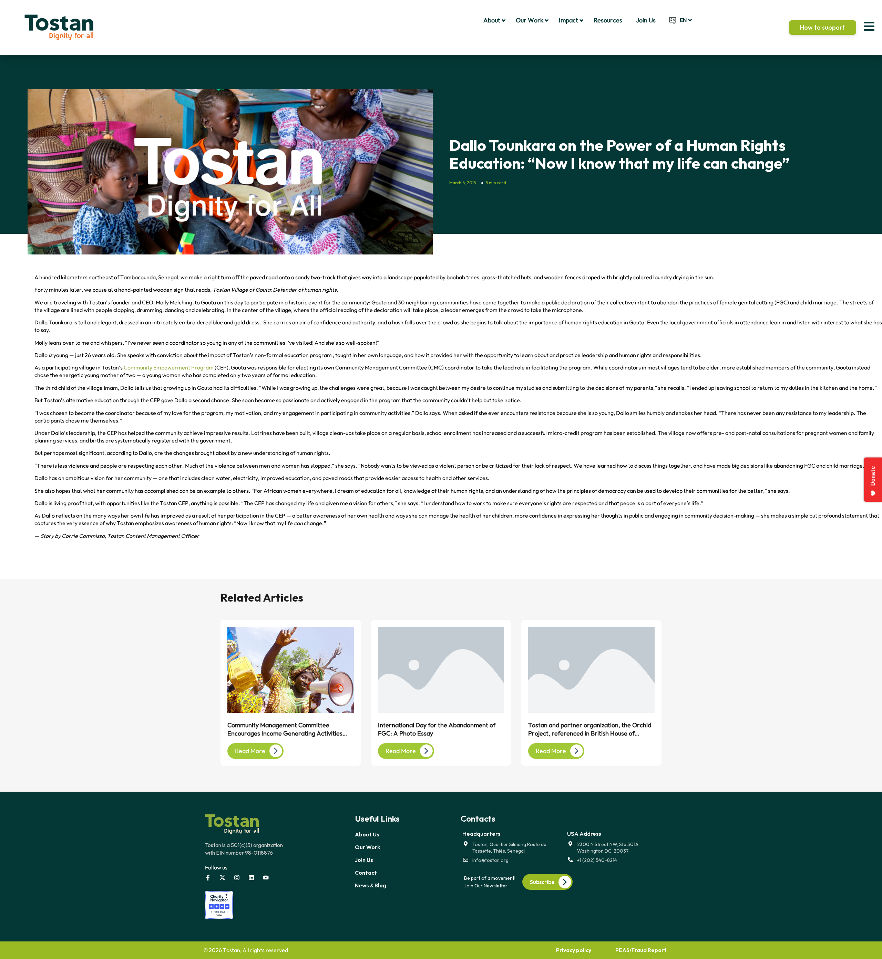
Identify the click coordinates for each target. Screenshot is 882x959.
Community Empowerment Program (169, 367)
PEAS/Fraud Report (641, 950)
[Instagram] (236, 877)
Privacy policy (573, 950)
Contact (366, 872)
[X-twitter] (222, 877)
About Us (367, 834)
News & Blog (370, 885)
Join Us (364, 859)
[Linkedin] (251, 877)
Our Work (367, 847)
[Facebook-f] (208, 877)
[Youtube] (265, 877)
